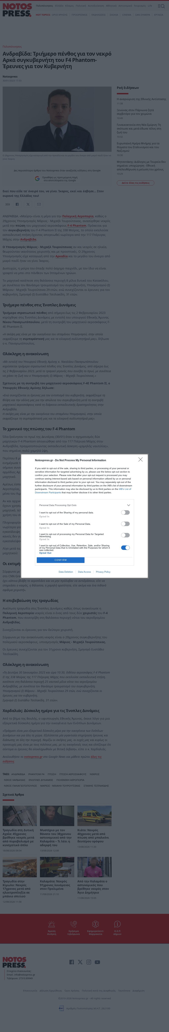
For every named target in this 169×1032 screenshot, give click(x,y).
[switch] (125, 512)
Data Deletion (66, 571)
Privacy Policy (103, 571)
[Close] (141, 460)
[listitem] (84, 505)
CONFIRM (61, 560)
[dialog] (84, 516)
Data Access (84, 571)
